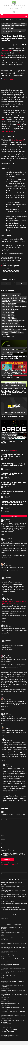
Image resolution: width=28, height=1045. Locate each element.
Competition (5, 297)
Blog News (5, 294)
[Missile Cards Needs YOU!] (14, 368)
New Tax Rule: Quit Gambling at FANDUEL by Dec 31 (14, 896)
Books (11, 294)
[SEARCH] (26, 16)
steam (19, 259)
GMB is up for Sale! (7, 337)
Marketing (21, 326)
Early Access (14, 298)
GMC (16, 323)
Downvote (21, 283)
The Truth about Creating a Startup (10, 1035)
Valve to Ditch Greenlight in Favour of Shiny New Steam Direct (14, 357)
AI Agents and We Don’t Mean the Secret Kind (12, 1007)
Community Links (15, 295)
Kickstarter (13, 326)
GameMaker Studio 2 (7, 322)
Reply (2, 534)
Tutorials (14, 332)
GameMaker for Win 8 (8, 315)
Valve (2, 119)
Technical (16, 331)
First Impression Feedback (15, 300)
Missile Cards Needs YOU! (10, 378)
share (14, 259)
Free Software (6, 302)
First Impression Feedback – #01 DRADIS (12, 442)
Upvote (6, 283)
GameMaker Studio (7, 50)
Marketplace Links (7, 328)
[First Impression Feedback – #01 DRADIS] (14, 430)
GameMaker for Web (7, 314)
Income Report (6, 325)
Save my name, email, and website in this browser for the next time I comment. (13, 849)
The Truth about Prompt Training (9, 899)
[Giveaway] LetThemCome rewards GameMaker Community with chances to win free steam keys (13, 503)
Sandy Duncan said (18, 140)
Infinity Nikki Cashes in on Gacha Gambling (11, 999)
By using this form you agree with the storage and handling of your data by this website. (14, 854)
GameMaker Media (7, 320)
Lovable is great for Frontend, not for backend (12, 981)
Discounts (23, 297)
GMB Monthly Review (7, 323)
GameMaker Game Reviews (9, 319)
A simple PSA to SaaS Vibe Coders (10, 907)
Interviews (5, 326)
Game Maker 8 (22, 302)
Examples (4, 300)
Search (25, 874)
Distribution (5, 298)
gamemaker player (7, 257)
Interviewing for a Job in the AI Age (10, 1003)
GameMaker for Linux (20, 306)
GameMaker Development (9, 303)
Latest (14, 12)
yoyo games (17, 260)
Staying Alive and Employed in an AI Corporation (13, 1011)
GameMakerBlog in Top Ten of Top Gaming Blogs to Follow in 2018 (13, 464)
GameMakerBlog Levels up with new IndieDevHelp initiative (13, 483)
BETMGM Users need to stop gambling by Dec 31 (13, 894)
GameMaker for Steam (8, 311)
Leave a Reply (14, 516)
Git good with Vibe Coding (7, 901)
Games (17, 257)
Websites (20, 332)
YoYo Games (5, 334)
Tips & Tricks (5, 332)
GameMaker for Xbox (8, 317)
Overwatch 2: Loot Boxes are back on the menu (13, 990)
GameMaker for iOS (7, 306)
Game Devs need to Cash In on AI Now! (11, 1026)
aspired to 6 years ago (7, 131)
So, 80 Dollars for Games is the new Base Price (13, 909)
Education (23, 298)
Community (5, 295)
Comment (17, 294)
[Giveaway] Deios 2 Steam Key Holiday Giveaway (12, 474)
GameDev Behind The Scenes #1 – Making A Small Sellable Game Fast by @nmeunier (13, 392)
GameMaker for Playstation (10, 309)
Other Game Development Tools (11, 329)
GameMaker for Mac (7, 308)
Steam (18, 124)
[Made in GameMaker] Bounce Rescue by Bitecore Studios (12, 455)
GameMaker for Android (9, 305)
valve (9, 260)
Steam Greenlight (7, 331)
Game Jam (14, 302)
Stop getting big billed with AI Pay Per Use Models (13, 972)
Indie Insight (15, 325)
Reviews (23, 329)
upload (4, 260)
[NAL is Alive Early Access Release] (14, 406)
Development (14, 297)
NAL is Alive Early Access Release (12, 417)
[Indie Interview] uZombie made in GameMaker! (13, 492)
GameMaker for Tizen (8, 312)
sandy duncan (6, 259)
